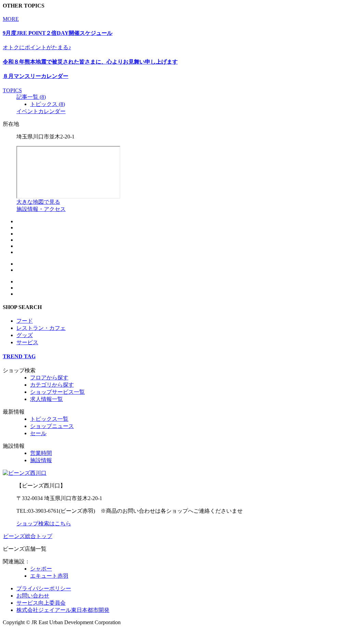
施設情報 (41, 460)
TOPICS (12, 90)
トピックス (47, 104)
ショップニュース (52, 426)
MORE (11, 19)
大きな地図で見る (38, 202)
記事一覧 (31, 97)
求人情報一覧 (46, 399)
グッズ (24, 335)
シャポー (41, 569)
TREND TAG (19, 356)
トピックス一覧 (49, 419)
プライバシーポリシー (43, 588)
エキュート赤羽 (49, 576)
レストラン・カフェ (41, 328)
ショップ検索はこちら (43, 523)
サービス (27, 342)
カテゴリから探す (52, 385)
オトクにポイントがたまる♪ (37, 47)
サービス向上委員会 (41, 603)
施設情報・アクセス (41, 209)
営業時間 (41, 453)
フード (24, 321)
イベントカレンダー (41, 111)
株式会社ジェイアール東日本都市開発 (62, 610)
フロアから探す (49, 377)
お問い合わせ (32, 596)
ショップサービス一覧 (57, 392)
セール (38, 433)
